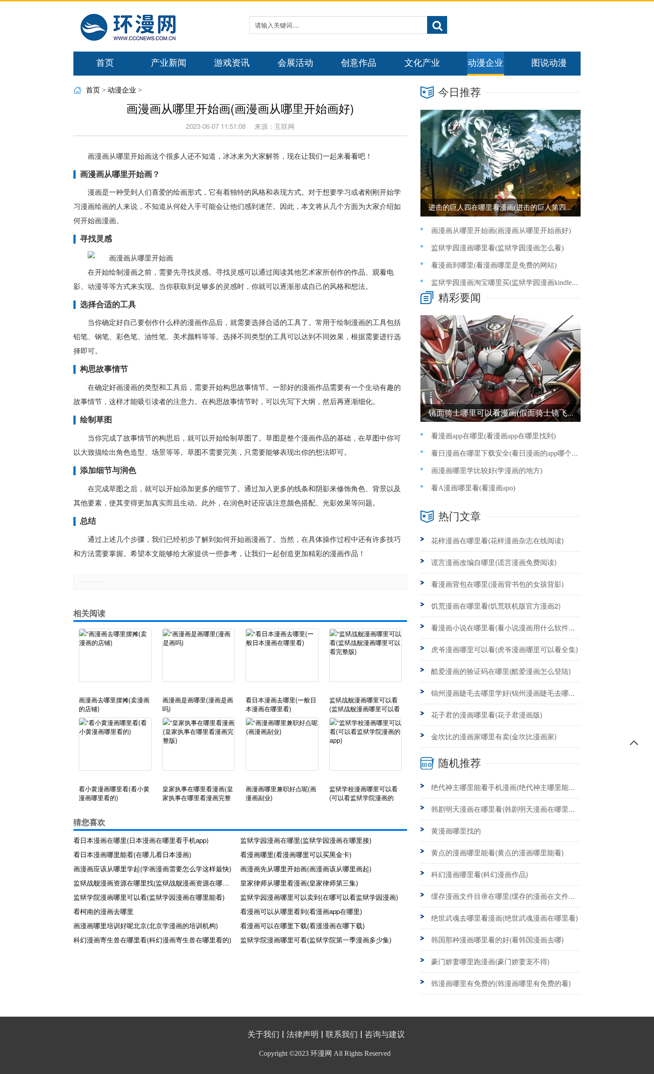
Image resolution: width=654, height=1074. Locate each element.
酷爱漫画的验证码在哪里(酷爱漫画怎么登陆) (501, 671)
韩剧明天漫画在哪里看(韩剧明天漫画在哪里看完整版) (515, 809)
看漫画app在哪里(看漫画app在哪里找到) (493, 436)
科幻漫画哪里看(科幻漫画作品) (479, 874)
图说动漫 (549, 63)
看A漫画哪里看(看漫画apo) (473, 488)
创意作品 (358, 63)
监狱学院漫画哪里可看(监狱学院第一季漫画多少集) (316, 939)
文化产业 (422, 63)
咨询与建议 (385, 1034)
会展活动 (295, 63)
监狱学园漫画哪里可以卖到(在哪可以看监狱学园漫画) (319, 897)
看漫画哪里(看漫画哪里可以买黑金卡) (295, 854)
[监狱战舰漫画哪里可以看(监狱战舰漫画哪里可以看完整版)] (365, 660)
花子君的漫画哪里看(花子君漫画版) (486, 714)
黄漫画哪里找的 (456, 831)
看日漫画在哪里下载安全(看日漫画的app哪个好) (506, 453)
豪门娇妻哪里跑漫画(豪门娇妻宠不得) (490, 961)
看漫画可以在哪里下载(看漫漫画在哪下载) (302, 925)
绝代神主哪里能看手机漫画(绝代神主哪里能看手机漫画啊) (522, 787)
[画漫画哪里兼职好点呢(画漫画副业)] (282, 748)
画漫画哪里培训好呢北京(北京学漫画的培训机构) (145, 925)
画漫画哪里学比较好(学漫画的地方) (486, 470)
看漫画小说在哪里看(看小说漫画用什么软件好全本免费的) (522, 627)
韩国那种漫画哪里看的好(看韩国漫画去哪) (497, 939)
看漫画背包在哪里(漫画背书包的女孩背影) (497, 584)
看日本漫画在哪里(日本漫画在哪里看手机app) (141, 840)
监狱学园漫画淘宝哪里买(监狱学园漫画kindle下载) (509, 282)
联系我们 (342, 1034)
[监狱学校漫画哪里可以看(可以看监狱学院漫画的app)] (365, 748)
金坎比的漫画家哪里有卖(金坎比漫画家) (494, 736)
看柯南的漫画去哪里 (103, 911)
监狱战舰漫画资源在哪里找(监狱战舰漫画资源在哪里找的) (153, 882)
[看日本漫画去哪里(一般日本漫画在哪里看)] (282, 660)
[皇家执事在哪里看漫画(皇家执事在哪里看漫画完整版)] (198, 748)
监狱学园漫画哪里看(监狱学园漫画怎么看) (497, 248)
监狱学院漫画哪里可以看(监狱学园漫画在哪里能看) (149, 897)
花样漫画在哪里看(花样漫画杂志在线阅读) (497, 540)
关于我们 (263, 1034)
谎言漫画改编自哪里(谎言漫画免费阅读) (494, 562)
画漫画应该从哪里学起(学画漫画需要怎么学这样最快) (152, 868)
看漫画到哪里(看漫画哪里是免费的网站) (494, 265)
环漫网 (321, 1053)
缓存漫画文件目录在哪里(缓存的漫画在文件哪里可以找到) (522, 896)
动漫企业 (485, 63)
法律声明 (303, 1034)
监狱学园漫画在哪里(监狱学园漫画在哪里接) (305, 840)
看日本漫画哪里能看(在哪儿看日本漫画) (132, 854)
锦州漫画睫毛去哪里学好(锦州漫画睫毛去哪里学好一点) (518, 693)
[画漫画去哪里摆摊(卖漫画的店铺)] (115, 660)
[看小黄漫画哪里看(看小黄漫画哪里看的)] (115, 748)
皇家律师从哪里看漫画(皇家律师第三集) (299, 882)
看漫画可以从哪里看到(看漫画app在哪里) (301, 911)
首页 (105, 63)
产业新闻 (168, 63)
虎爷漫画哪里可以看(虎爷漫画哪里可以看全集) (504, 649)
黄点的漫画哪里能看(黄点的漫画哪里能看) (497, 852)
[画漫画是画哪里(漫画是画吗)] (198, 660)
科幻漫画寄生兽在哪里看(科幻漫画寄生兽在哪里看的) (152, 939)
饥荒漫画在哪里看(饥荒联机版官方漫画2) (496, 606)
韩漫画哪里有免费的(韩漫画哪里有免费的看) (501, 983)
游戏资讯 (232, 63)
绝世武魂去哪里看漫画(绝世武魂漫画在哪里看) (504, 918)
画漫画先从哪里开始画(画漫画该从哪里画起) (305, 868)
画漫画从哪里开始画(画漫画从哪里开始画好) (501, 230)
